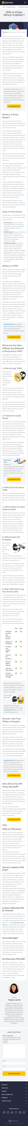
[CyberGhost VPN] (7, 2)
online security (19, 205)
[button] (25, 2)
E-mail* (4, 1066)
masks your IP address (13, 182)
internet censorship (12, 943)
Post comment (14, 1073)
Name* (4, 1060)
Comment (5, 1042)
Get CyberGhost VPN (14, 106)
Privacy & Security (10, 7)
